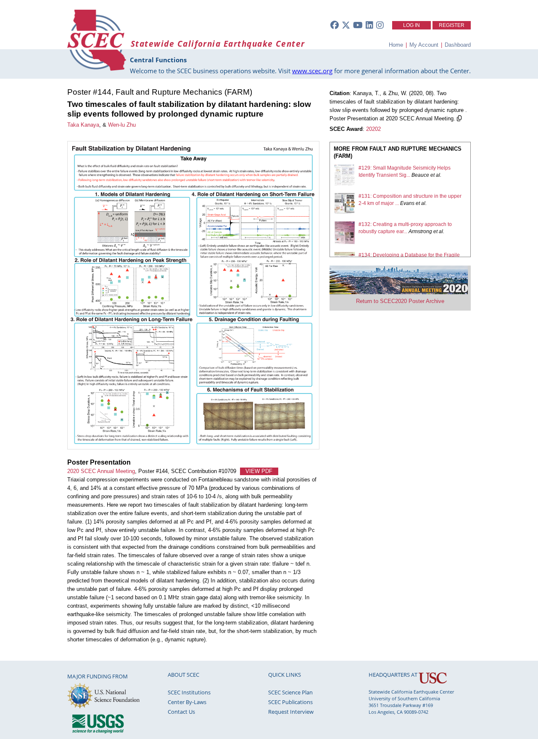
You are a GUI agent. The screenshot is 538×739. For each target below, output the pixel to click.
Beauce (420, 175)
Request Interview (291, 711)
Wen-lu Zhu (122, 125)
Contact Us (181, 711)
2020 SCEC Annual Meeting (101, 471)
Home (396, 45)
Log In (411, 25)
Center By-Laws (187, 702)
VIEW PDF (258, 471)
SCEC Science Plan (290, 692)
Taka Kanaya (83, 125)
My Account (423, 45)
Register (451, 25)
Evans (407, 203)
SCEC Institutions (189, 692)
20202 (373, 129)
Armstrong (420, 231)
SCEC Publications (290, 702)
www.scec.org (312, 70)
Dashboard (458, 45)
